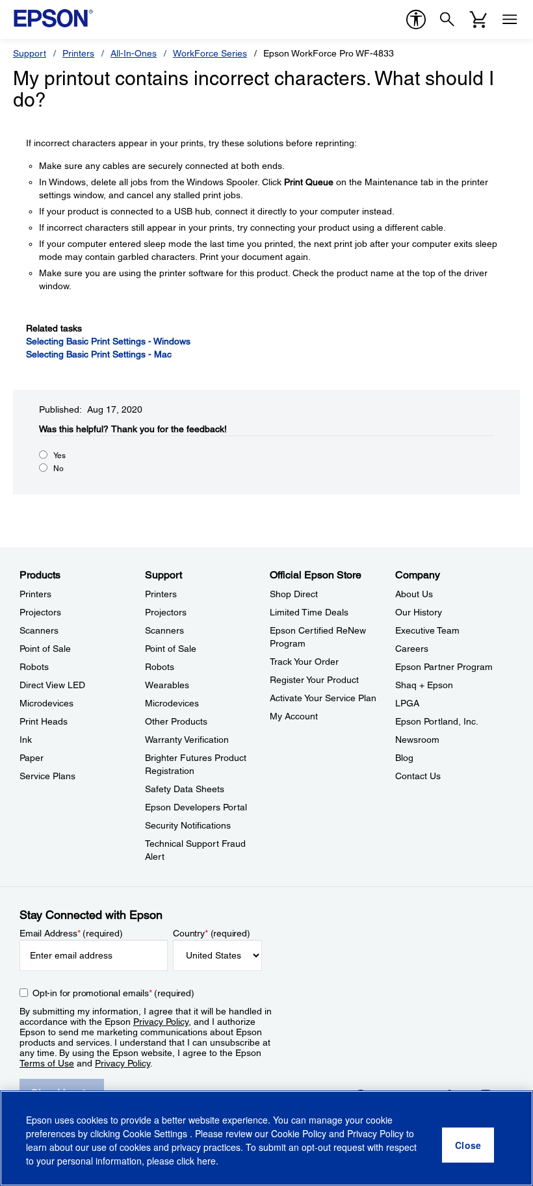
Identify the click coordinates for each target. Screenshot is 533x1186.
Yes (59, 455)
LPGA (407, 703)
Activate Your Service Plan (323, 698)
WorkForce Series (210, 53)
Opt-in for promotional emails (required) (113, 993)
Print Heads (44, 721)
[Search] (447, 19)
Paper (32, 758)
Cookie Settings (156, 1133)
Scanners (39, 630)
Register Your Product (314, 680)
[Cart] (478, 19)
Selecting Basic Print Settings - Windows (108, 341)
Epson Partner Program (444, 667)
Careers (411, 648)
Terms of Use (47, 1063)
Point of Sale (45, 648)
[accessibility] (416, 19)
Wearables (167, 685)
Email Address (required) (71, 933)
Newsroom (417, 739)
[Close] (468, 1145)
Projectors (40, 612)
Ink (26, 739)
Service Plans (47, 776)
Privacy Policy (160, 1021)
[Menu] (509, 19)
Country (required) (211, 933)
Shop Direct (294, 594)
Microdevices (46, 703)
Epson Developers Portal (196, 807)
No (58, 468)
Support (29, 53)
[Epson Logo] (53, 18)
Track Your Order (304, 661)
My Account (294, 716)
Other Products (176, 721)
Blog (404, 758)
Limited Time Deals (309, 612)
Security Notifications (188, 825)
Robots (34, 667)
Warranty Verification (187, 739)
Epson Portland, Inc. (436, 721)
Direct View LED (52, 685)
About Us (414, 594)
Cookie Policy (298, 1133)
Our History (418, 612)
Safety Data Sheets (184, 789)
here (206, 1160)
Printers (78, 53)
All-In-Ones (133, 53)
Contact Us (418, 776)
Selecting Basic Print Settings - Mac (99, 354)
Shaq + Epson (424, 685)
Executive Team (427, 630)
